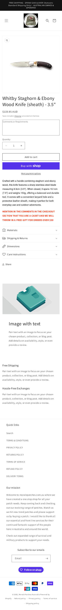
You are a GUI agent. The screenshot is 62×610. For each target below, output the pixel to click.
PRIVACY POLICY (14, 447)
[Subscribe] (46, 558)
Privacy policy (35, 598)
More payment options (31, 173)
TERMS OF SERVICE (15, 461)
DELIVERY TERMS (14, 476)
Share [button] (8, 264)
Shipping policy (32, 603)
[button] (6, 20)
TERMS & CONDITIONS (17, 440)
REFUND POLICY (14, 469)
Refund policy (20, 598)
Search (9, 433)
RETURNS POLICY (15, 454)
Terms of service (50, 598)
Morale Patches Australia (29, 594)
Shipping (17, 116)
